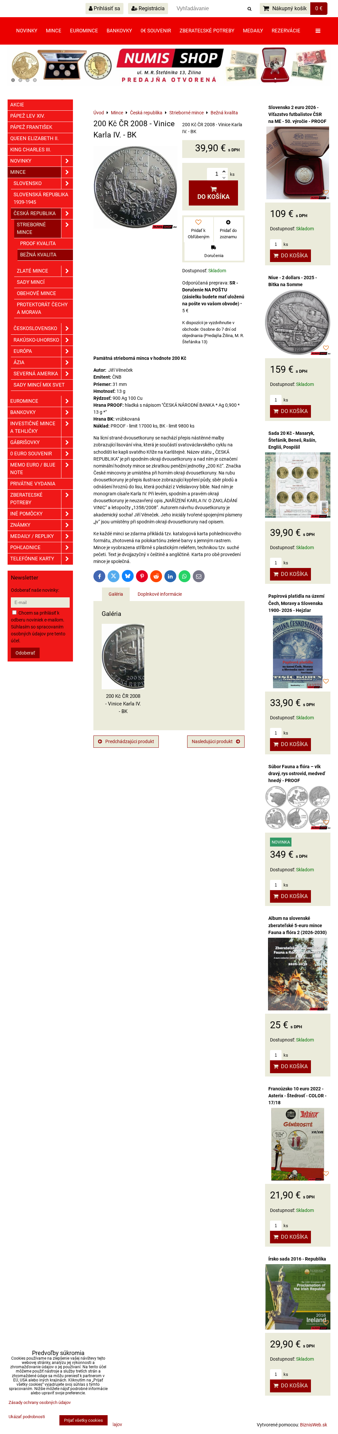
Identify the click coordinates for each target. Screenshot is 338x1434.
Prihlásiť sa (106, 8)
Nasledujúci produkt (212, 741)
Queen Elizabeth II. (34, 138)
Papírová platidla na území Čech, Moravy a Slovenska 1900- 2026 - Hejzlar (296, 603)
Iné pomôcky (26, 514)
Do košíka (213, 197)
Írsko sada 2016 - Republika (297, 1259)
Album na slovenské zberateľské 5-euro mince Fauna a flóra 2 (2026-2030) (297, 925)
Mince (53, 31)
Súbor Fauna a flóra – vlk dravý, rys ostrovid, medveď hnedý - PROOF (296, 773)
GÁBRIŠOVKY (25, 442)
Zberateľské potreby (207, 31)
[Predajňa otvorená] (169, 84)
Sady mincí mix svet (39, 385)
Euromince (84, 31)
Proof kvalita (38, 243)
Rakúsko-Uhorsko (36, 340)
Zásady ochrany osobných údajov (40, 1402)
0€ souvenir (156, 31)
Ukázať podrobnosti (27, 1417)
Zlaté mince (32, 271)
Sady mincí (31, 282)
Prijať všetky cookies (83, 1420)
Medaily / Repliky (32, 536)
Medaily (253, 31)
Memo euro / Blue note (32, 468)
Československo (35, 328)
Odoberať (25, 653)
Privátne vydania (32, 484)
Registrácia (151, 8)
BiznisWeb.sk (313, 1424)
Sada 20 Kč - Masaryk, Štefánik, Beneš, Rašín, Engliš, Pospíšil (292, 440)
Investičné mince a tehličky (32, 427)
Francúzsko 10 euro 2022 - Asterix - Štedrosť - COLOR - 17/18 (297, 1095)
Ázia (19, 362)
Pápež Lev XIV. (27, 116)
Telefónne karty (32, 559)
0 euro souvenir (31, 454)
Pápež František (31, 127)
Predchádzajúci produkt (129, 741)
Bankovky (119, 31)
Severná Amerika (36, 374)
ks (285, 244)
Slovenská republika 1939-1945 (41, 198)
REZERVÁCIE (286, 31)
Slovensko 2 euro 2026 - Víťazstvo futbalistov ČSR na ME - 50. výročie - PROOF (297, 114)
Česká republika (35, 213)
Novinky (26, 31)
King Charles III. (30, 150)
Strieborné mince (31, 228)
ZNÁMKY (20, 525)
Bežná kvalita (38, 255)
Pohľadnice (25, 547)
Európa (23, 351)
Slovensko (28, 183)
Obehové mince (36, 293)
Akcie (17, 105)
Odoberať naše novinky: (35, 590)
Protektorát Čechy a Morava (42, 308)
